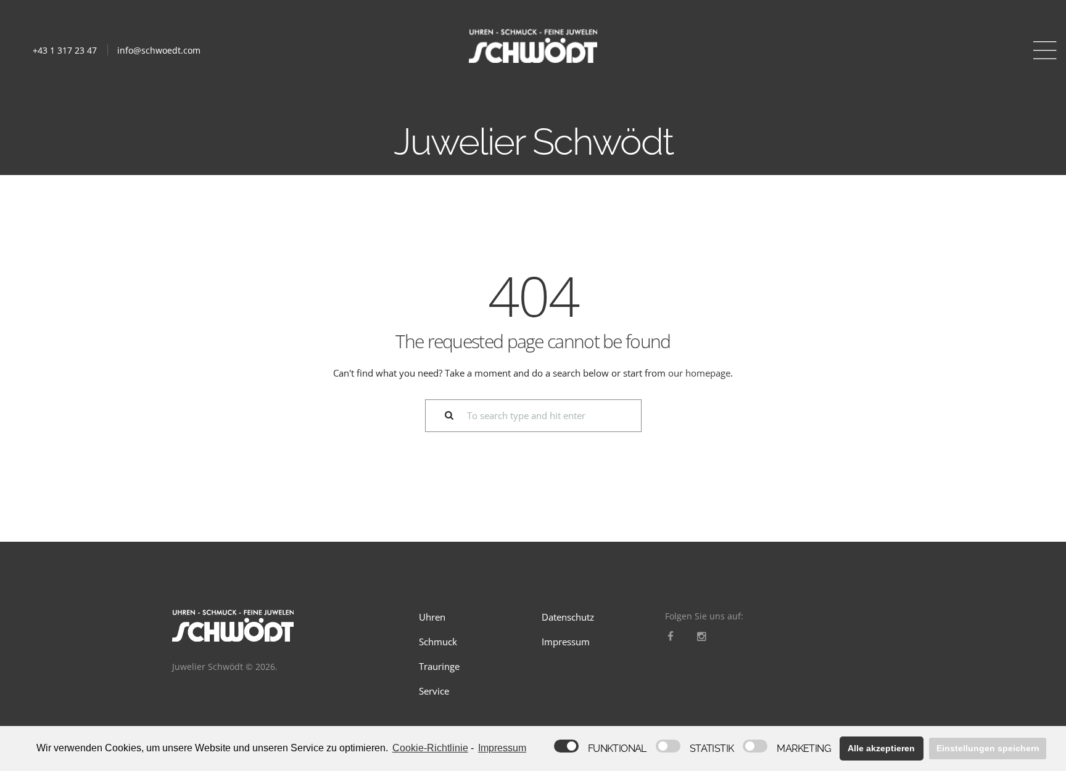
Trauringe (439, 666)
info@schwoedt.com (158, 50)
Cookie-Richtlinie (430, 748)
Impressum (566, 641)
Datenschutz (568, 617)
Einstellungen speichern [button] (987, 748)
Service (434, 691)
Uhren (432, 617)
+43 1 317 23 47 (65, 50)
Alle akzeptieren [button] (881, 748)
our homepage (699, 373)
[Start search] (441, 415)
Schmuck (438, 641)
